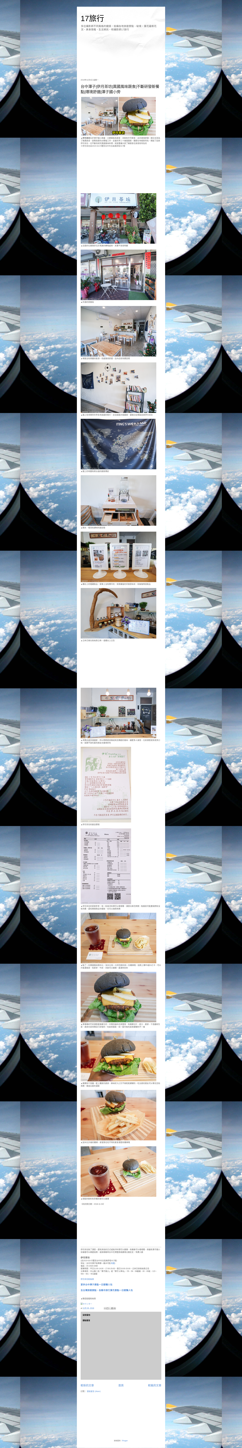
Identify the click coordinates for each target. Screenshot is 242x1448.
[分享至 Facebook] (112, 1308)
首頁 (121, 1385)
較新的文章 (87, 1385)
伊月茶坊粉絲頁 (87, 1279)
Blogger (125, 1441)
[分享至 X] (110, 1308)
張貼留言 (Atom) (94, 1391)
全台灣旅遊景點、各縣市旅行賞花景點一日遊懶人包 (107, 1290)
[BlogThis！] (107, 1308)
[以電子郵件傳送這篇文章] (105, 1308)
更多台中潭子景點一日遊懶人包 (96, 1284)
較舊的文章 (154, 1385)
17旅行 (92, 18)
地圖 (113, 1263)
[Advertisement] (121, 54)
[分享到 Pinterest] (114, 1308)
